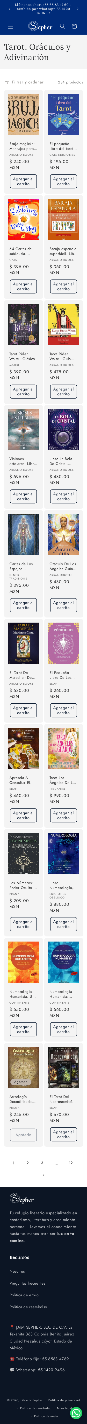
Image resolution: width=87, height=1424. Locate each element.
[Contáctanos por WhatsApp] (76, 1413)
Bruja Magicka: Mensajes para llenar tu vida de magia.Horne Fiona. (23, 146)
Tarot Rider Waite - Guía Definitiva (60, 356)
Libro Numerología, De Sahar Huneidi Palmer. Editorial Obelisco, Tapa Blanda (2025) (63, 885)
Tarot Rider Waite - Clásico (22, 356)
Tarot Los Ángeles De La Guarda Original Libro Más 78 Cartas (64, 780)
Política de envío (46, 1416)
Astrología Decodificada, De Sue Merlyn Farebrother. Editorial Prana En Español (22, 1099)
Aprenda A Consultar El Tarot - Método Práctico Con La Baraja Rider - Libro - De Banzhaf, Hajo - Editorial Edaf (22, 780)
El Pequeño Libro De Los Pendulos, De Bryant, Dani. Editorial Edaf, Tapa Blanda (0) (63, 675)
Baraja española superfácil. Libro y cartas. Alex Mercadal (64, 251)
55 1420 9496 (51, 1370)
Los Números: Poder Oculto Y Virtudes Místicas (22, 885)
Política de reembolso (28, 1307)
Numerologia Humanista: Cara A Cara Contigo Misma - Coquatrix (64, 994)
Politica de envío (24, 1295)
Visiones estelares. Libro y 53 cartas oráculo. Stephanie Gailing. (22, 461)
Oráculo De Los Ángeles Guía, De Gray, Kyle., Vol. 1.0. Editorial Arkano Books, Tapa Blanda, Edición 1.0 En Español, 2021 (63, 567)
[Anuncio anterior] (9, 9)
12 (71, 1163)
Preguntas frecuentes (27, 1283)
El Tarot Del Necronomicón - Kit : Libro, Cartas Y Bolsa (63, 1099)
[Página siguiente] (43, 1175)
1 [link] (13, 1163)
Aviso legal (64, 1408)
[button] (10, 26)
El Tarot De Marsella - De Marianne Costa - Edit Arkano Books (22, 675)
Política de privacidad (64, 1400)
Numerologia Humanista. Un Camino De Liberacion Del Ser (22, 994)
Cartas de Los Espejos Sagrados (21, 567)
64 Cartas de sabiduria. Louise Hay (20, 251)
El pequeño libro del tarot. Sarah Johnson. (62, 146)
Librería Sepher (32, 1400)
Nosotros (17, 1271)
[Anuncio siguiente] (77, 9)
